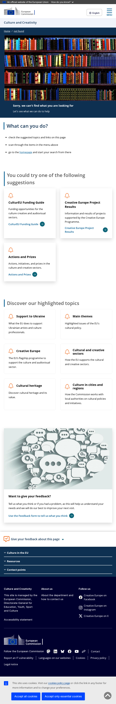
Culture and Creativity (18, 588)
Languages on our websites (55, 658)
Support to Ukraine (30, 316)
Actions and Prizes (22, 257)
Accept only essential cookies (63, 696)
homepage (25, 152)
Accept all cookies (25, 696)
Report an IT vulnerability (18, 658)
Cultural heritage (29, 386)
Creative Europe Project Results (82, 204)
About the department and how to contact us (57, 597)
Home (7, 31)
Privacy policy (98, 658)
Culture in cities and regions (88, 386)
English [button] (96, 13)
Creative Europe (28, 351)
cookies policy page (59, 683)
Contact (95, 651)
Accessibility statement (18, 619)
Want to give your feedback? (29, 496)
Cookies (80, 658)
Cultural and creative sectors (88, 351)
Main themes (82, 316)
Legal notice (11, 664)
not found (19, 31)
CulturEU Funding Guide (26, 202)
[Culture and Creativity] (21, 11)
